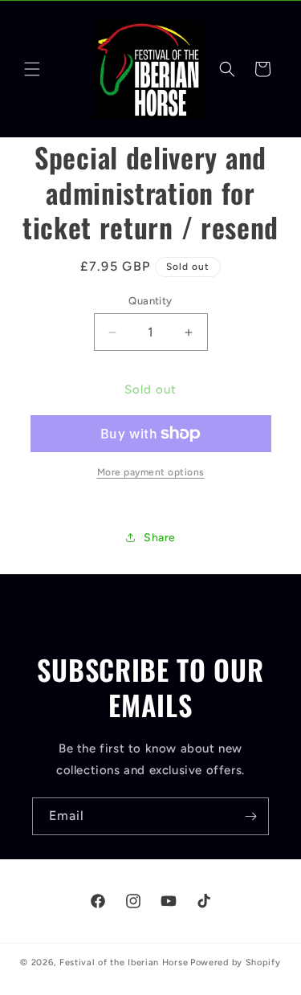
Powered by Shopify (235, 962)
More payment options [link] (151, 472)
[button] (32, 69)
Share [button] (160, 537)
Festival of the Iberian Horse (123, 962)
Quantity (150, 301)
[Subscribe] (250, 816)
